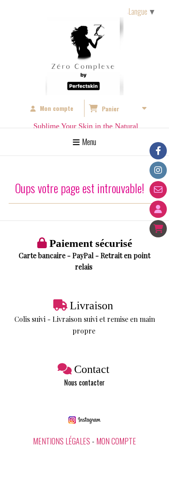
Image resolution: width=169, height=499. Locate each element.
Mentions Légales (61, 441)
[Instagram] (158, 170)
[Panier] (158, 228)
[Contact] (158, 189)
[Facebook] (158, 150)
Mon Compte (116, 441)
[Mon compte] (158, 209)
